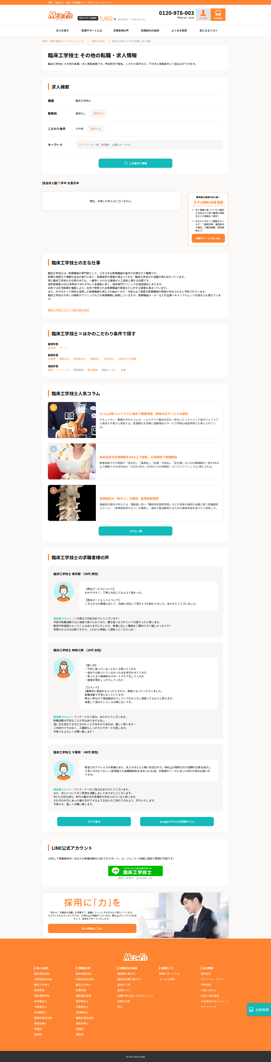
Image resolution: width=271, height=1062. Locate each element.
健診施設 (92, 370)
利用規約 (206, 984)
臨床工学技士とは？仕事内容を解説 (68, 310)
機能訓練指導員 (43, 1018)
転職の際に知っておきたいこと (135, 996)
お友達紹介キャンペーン (215, 1001)
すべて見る (94, 821)
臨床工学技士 (98, 41)
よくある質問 (179, 30)
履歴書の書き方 (126, 973)
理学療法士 (40, 1001)
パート (63, 348)
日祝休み (109, 359)
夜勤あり (64, 359)
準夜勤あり (79, 359)
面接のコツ (123, 990)
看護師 (38, 1029)
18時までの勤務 (127, 359)
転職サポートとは (91, 30)
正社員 (52, 348)
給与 (120, 1007)
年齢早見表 (123, 1001)
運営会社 (206, 973)
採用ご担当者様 (210, 996)
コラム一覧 (135, 531)
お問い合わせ (214, 5)
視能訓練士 (40, 1023)
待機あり (95, 359)
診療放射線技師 (43, 979)
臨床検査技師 (42, 973)
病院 (50, 370)
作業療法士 (40, 1007)
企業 (123, 370)
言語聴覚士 (40, 1012)
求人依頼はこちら (92, 928)
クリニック (63, 370)
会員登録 (218, 18)
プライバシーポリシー (214, 979)
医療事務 (39, 990)
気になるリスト (208, 30)
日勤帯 (52, 359)
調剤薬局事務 (42, 996)
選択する (98, 113)
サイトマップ (208, 1007)
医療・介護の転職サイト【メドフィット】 (63, 41)
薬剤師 (38, 1034)
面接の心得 (123, 984)
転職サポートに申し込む (208, 238)
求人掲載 (203, 18)
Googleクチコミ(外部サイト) (177, 821)
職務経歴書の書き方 (129, 979)
